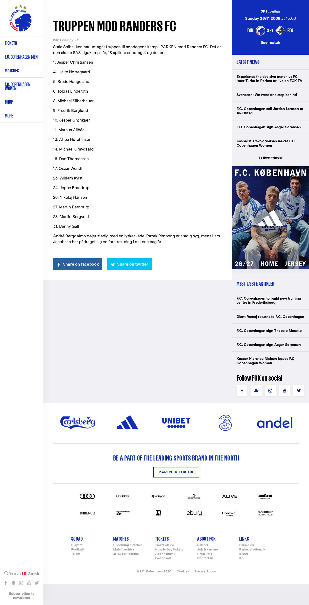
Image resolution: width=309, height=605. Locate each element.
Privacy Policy (205, 571)
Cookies (183, 571)
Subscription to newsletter (22, 595)
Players (76, 545)
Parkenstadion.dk (252, 549)
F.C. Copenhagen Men (21, 57)
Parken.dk (246, 545)
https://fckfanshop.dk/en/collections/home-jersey (270, 171)
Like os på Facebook (5, 583)
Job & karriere (207, 549)
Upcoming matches (127, 545)
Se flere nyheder (270, 157)
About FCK (206, 538)
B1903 (244, 554)
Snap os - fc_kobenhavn (13, 583)
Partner (202, 545)
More (9, 115)
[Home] (20, 20)
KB (241, 558)
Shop (9, 102)
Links (244, 538)
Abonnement (165, 554)
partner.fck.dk (176, 472)
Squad (77, 538)
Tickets (11, 43)
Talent (75, 554)
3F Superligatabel (126, 554)
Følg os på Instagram (21, 583)
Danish (33, 573)
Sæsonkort (163, 558)
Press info (204, 554)
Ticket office (164, 545)
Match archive (123, 549)
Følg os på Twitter (36, 583)
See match (270, 42)
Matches (12, 70)
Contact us (205, 558)
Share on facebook (81, 264)
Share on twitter (132, 264)
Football (77, 549)
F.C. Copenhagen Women (17, 86)
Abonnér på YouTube (29, 583)
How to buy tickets (169, 549)
